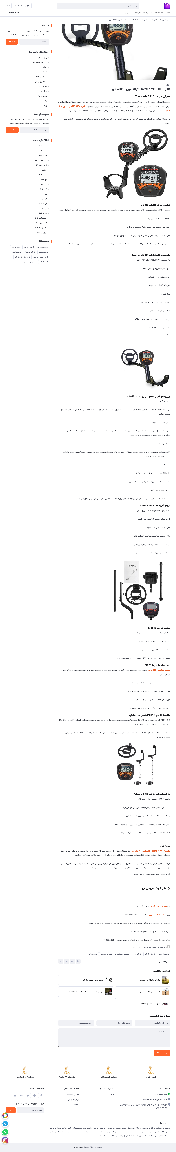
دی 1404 (43, 179)
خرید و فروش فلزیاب (22, 257)
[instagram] (5, 1140)
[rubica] (5, 1115)
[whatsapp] (5, 1131)
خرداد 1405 (43, 155)
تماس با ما (42, 96)
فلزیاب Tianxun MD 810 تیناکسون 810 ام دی (126, 20)
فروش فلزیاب (150, 954)
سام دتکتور (166, 20)
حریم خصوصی (74, 1099)
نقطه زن (43, 72)
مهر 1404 (43, 194)
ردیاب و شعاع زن (40, 62)
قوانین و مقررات (73, 1094)
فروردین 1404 (41, 223)
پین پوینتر (42, 57)
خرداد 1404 (43, 213)
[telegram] (5, 1123)
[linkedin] (14, 1095)
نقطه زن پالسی (41, 81)
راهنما (44, 101)
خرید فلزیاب (16, 247)
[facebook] (41, 1095)
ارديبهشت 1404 (41, 218)
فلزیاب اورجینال (163, 954)
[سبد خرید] (9, 6)
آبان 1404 (43, 189)
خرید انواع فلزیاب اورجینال (156, 915)
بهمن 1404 (43, 175)
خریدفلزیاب (93, 954)
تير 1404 (43, 208)
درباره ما (44, 91)
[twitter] (28, 1095)
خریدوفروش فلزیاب (122, 954)
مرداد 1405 (43, 146)
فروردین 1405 (41, 165)
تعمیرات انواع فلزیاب (158, 906)
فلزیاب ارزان (137, 954)
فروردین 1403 (41, 232)
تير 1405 (43, 150)
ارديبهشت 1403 (40, 227)
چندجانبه (43, 86)
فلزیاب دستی (43, 252)
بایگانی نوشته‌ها (152, 20)
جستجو (12, 41)
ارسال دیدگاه (162, 1052)
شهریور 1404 (42, 199)
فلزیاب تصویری (106, 954)
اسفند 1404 (42, 170)
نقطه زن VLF (41, 76)
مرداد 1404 (43, 203)
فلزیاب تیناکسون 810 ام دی (158, 670)
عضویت (12, 130)
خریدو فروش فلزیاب (29, 262)
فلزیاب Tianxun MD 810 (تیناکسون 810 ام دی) (150, 851)
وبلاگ (168, 85)
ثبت (10, 1110)
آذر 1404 (44, 184)
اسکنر (44, 67)
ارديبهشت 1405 (41, 160)
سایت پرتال (79, 1147)
